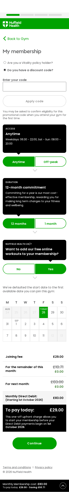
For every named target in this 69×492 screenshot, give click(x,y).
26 (25, 312)
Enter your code (15, 80)
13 (61, 335)
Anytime (18, 162)
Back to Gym (18, 38)
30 (61, 312)
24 (7, 311)
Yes (50, 269)
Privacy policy (43, 467)
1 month (50, 224)
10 (34, 335)
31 (7, 324)
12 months (18, 224)
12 (52, 335)
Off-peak (51, 162)
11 (44, 335)
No (19, 269)
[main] (34, 246)
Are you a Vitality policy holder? (30, 63)
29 (52, 312)
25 (16, 312)
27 (34, 312)
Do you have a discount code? (30, 70)
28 (43, 311)
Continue (34, 443)
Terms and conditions (17, 467)
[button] (34, 486)
